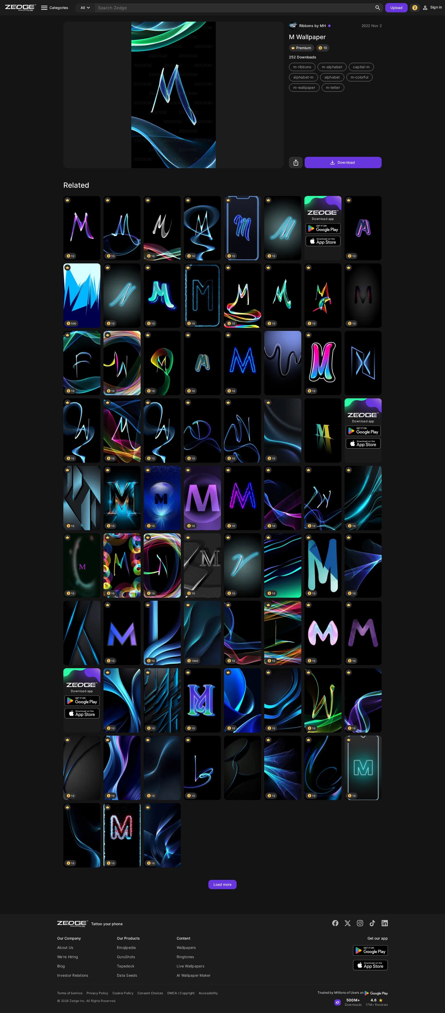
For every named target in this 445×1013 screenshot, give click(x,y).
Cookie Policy (123, 993)
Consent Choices (150, 993)
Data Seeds (127, 975)
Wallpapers (186, 947)
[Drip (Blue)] (282, 363)
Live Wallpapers (190, 966)
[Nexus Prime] (363, 363)
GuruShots (126, 957)
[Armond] (242, 768)
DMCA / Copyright (181, 993)
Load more (222, 884)
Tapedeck (125, 966)
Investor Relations (72, 975)
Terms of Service (69, 993)
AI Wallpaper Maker (194, 975)
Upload (396, 7)
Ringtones (185, 957)
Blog (61, 966)
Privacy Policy (97, 993)
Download (346, 162)
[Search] (377, 7)
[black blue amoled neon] (81, 633)
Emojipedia (126, 947)
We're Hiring (67, 957)
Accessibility (208, 993)
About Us (65, 947)
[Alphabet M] (322, 430)
